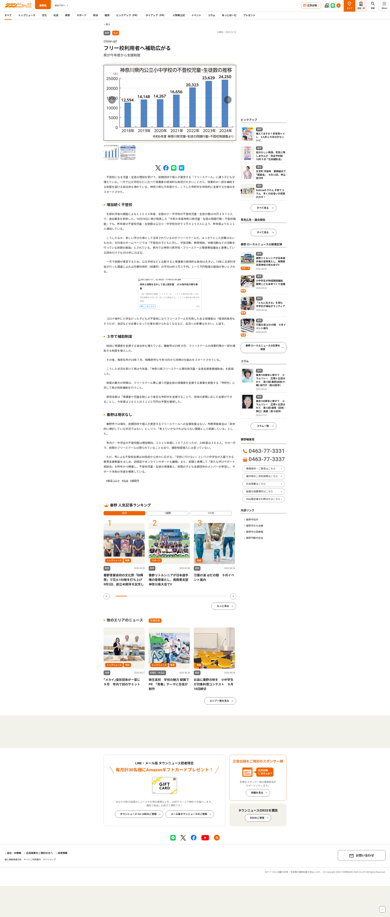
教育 (67, 15)
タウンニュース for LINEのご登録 (138, 814)
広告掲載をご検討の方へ (39, 853)
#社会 (125, 480)
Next (228, 100)
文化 (44, 15)
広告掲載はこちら (256, 483)
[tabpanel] (170, 102)
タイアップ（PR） (156, 15)
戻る (108, 24)
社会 (55, 15)
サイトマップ (49, 859)
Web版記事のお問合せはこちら (263, 499)
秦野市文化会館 (254, 525)
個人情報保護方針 (13, 859)
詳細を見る (257, 792)
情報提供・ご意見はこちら (260, 468)
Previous (112, 100)
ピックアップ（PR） (127, 15)
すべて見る (263, 207)
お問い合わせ (365, 855)
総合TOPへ (60, 5)
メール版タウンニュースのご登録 (189, 814)
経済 (107, 15)
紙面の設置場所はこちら (259, 491)
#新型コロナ (113, 480)
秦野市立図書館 (254, 531)
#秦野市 (134, 480)
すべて (8, 15)
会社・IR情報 (14, 853)
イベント (196, 15)
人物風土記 (179, 15)
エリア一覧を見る (219, 700)
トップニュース (26, 15)
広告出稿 (312, 5)
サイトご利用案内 (32, 859)
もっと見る (223, 606)
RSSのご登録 (257, 817)
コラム (211, 15)
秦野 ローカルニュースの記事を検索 (263, 347)
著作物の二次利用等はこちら (262, 476)
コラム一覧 (263, 426)
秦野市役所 (252, 519)
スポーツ (81, 15)
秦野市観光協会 (254, 538)
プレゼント (249, 15)
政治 (95, 15)
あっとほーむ (229, 15)
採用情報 (62, 853)
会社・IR (361, 8)
